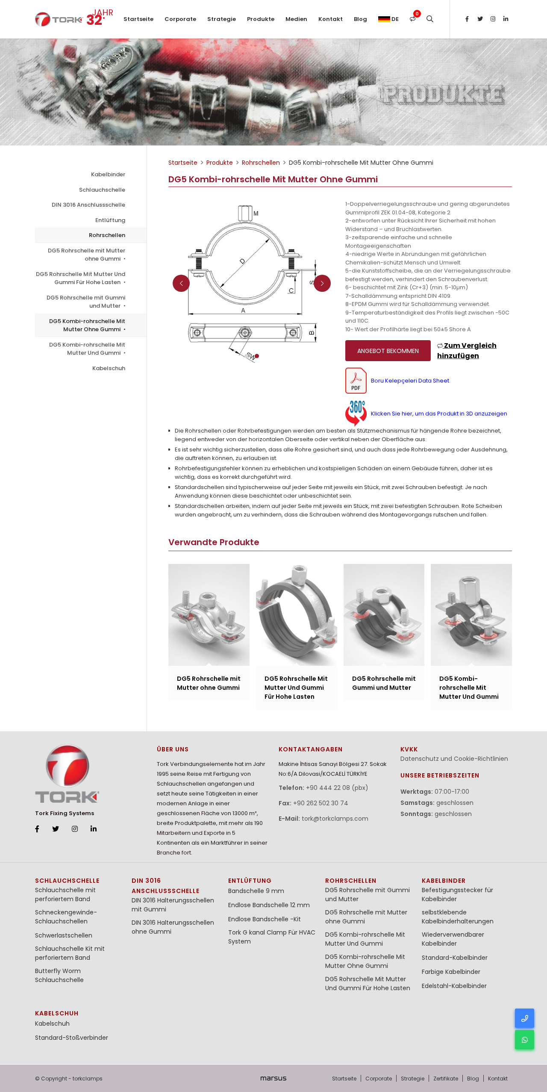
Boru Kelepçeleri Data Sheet (410, 381)
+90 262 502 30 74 (320, 803)
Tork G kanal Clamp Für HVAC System (271, 937)
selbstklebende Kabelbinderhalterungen (458, 917)
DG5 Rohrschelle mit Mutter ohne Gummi (86, 254)
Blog (360, 19)
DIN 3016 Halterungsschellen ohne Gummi (173, 927)
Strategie (221, 19)
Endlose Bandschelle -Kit (264, 919)
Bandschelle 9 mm (256, 891)
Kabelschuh (108, 368)
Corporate (180, 19)
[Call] (524, 1018)
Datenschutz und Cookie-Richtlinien (454, 758)
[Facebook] (467, 19)
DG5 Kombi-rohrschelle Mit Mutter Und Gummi (87, 349)
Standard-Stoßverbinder (71, 1037)
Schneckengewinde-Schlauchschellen (66, 917)
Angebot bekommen (388, 351)
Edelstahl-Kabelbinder (454, 986)
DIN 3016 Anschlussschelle (88, 205)
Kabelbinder (108, 174)
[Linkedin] (505, 19)
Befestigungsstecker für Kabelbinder (457, 894)
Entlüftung (110, 220)
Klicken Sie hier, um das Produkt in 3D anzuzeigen (439, 414)
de (394, 19)
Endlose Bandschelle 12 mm (269, 905)
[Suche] (430, 19)
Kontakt (330, 19)
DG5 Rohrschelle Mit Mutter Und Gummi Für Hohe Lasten (80, 278)
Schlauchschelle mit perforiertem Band (65, 894)
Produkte (260, 19)
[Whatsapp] (524, 1039)
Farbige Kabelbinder (451, 971)
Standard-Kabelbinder (455, 957)
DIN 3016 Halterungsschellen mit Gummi (173, 905)
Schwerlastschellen (63, 935)
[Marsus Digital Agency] (273, 1078)
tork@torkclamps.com (335, 818)
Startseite (138, 19)
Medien (296, 19)
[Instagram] (492, 19)
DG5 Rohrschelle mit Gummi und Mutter (86, 302)
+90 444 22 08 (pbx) (337, 787)
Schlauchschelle (102, 190)
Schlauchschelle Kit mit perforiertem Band (70, 953)
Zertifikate (445, 1078)
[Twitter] (479, 19)
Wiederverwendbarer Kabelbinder (453, 939)
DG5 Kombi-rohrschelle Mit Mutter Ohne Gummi (87, 325)
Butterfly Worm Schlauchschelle (59, 975)
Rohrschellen (107, 235)
